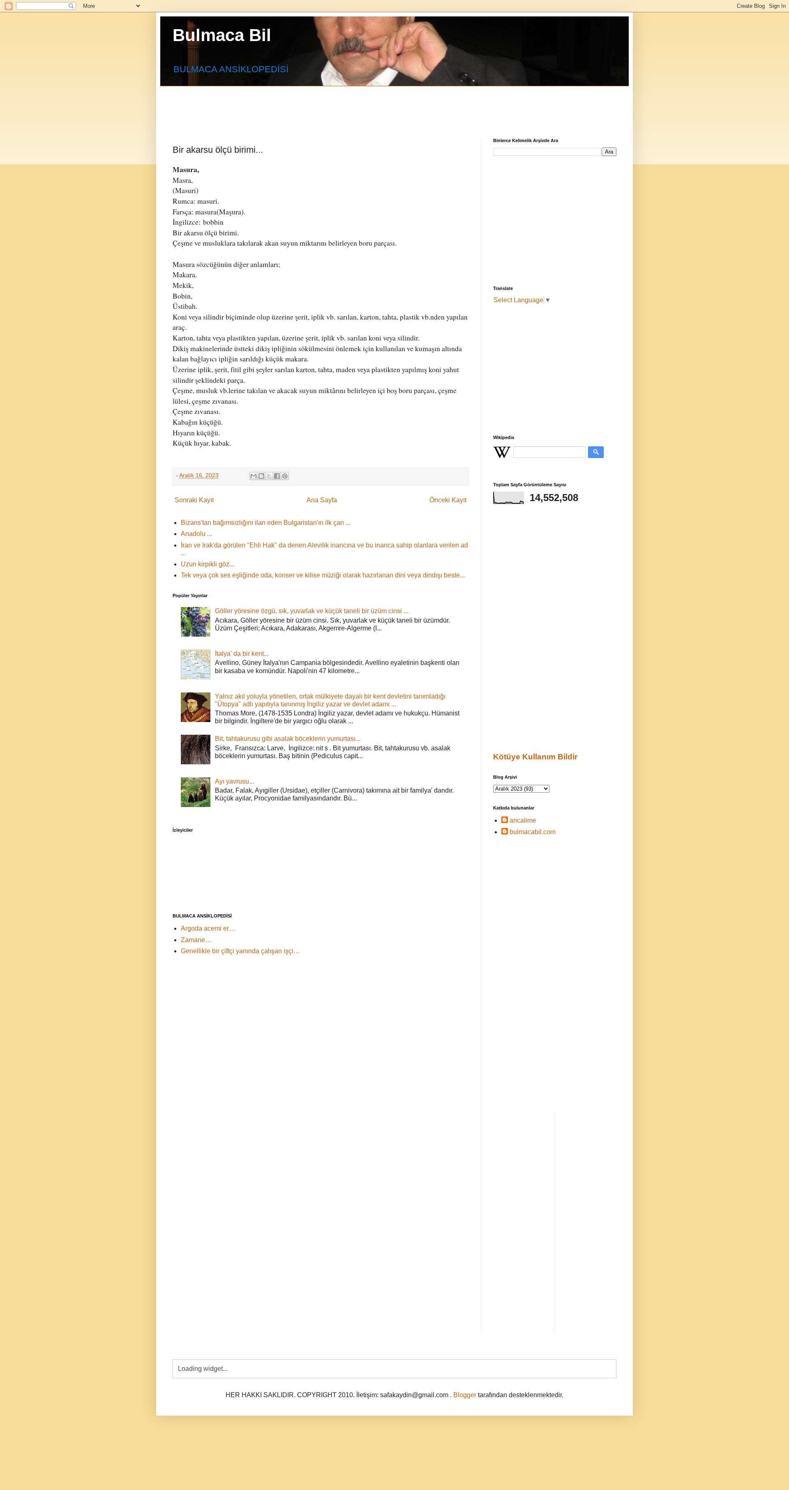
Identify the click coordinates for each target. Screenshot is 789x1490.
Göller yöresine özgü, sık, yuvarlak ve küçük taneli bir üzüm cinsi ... (311, 610)
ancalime (523, 820)
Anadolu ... (196, 533)
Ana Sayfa (322, 500)
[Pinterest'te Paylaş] (285, 476)
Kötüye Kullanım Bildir (535, 756)
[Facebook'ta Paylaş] (277, 476)
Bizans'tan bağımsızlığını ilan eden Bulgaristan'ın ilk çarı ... (266, 522)
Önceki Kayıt (447, 500)
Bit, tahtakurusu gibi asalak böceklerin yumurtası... (287, 738)
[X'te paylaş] (269, 476)
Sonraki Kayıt (194, 500)
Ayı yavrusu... (234, 781)
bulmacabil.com (533, 831)
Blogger (464, 1394)
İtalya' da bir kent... (242, 653)
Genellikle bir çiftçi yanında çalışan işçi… (240, 950)
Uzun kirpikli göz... (207, 564)
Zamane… (196, 939)
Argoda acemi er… (208, 928)
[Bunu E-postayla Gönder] (253, 476)
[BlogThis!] (261, 476)
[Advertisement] (372, 104)
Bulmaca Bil (222, 35)
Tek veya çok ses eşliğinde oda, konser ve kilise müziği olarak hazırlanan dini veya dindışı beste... (323, 575)
